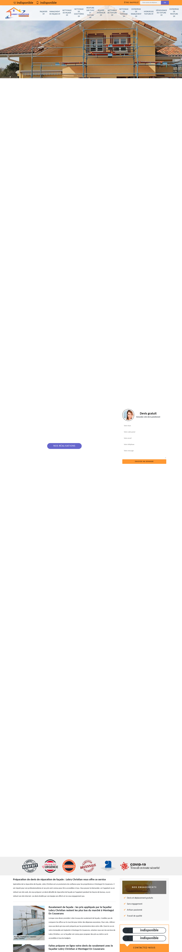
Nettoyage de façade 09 (67, 12)
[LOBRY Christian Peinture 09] (17, 12)
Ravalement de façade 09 (54, 13)
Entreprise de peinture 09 (174, 13)
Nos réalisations (64, 446)
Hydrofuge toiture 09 (149, 13)
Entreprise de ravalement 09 (136, 13)
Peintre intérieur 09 (101, 12)
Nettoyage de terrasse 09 (123, 13)
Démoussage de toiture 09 (161, 12)
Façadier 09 (43, 13)
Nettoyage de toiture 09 (112, 12)
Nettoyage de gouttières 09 (79, 13)
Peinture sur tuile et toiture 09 (90, 13)
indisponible (25, 3)
